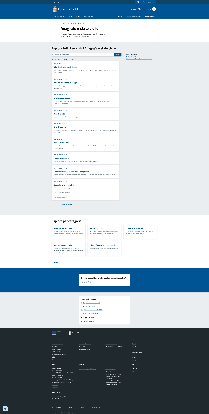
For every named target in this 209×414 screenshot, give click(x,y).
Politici (53, 357)
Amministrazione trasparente (113, 376)
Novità (70, 16)
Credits (82, 407)
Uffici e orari (55, 385)
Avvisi (134, 346)
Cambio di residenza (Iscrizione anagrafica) (139, 59)
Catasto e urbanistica (84, 349)
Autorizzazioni (82, 346)
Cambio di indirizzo (132, 56)
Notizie (134, 344)
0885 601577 (60, 375)
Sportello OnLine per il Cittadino (87, 369)
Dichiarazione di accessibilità (113, 374)
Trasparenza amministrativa (133, 16)
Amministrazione (59, 16)
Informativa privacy (110, 369)
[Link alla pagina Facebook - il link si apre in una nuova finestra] (138, 9)
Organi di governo (56, 352)
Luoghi (134, 357)
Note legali (108, 372)
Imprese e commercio (111, 344)
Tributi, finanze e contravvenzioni (114, 346)
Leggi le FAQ (108, 378)
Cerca (118, 54)
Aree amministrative (57, 344)
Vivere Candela (88, 16)
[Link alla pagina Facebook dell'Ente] (133, 369)
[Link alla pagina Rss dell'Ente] (136, 369)
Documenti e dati (56, 346)
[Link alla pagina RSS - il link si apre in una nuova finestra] (140, 9)
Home (62, 23)
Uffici (53, 359)
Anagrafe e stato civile (60, 63)
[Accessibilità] (5, 409)
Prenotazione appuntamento (113, 383)
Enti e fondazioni (56, 349)
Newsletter (135, 371)
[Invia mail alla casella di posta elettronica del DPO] (61, 397)
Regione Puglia (56, 2)
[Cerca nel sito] (153, 9)
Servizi (78, 16)
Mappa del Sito (96, 407)
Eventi (134, 360)
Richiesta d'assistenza (111, 385)
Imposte (120, 16)
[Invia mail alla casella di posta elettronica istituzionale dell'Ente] (65, 379)
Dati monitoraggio (56, 407)
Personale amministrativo (58, 354)
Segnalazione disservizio (112, 381)
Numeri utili (55, 388)
